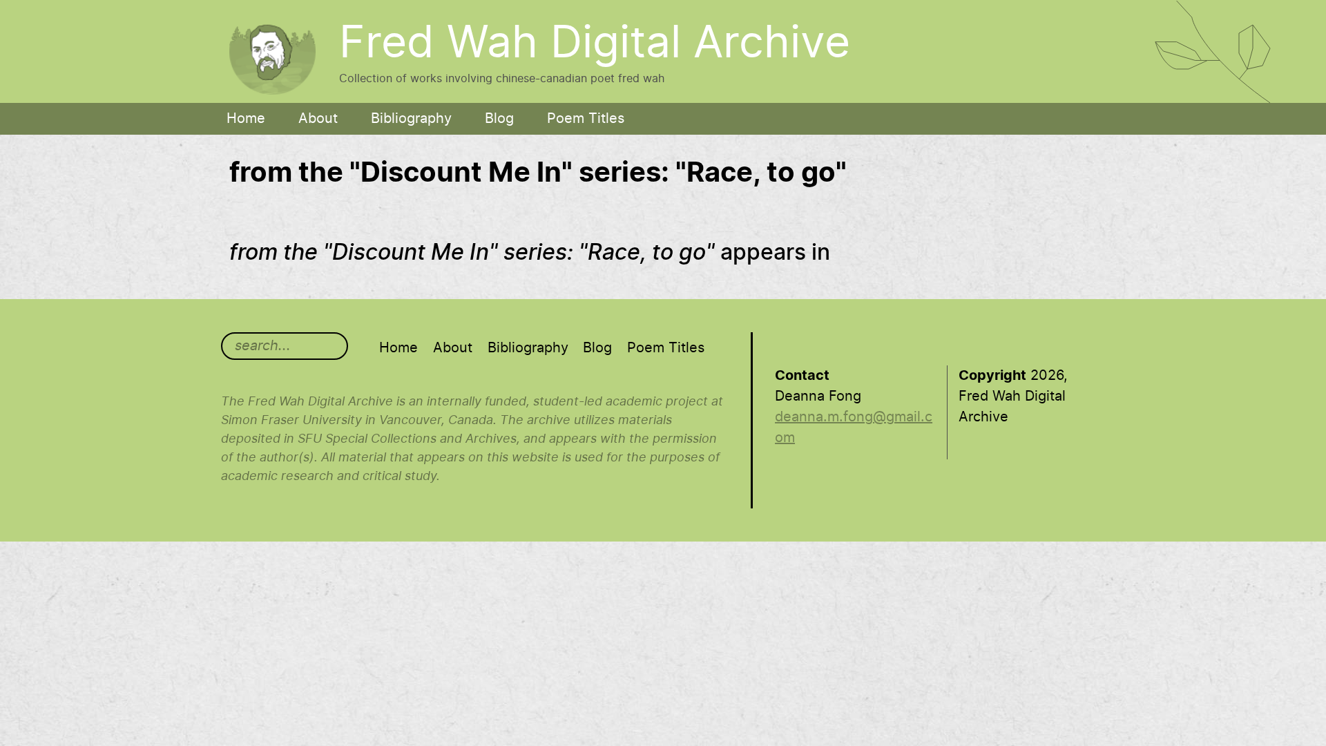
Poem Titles (585, 119)
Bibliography (411, 119)
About (318, 119)
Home (246, 119)
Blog (499, 119)
